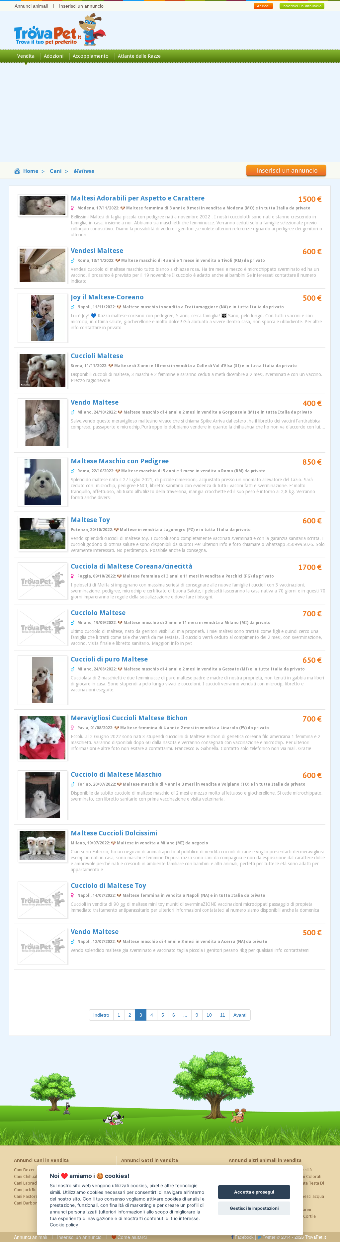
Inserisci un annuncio (81, 6)
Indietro (101, 1015)
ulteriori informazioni (121, 1211)
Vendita (26, 56)
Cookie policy (64, 1224)
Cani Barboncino (29, 1203)
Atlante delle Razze (139, 56)
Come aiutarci (131, 1237)
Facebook (243, 1237)
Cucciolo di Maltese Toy (108, 886)
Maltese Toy (90, 520)
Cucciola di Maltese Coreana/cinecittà (132, 566)
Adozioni (53, 56)
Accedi (263, 6)
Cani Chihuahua (28, 1176)
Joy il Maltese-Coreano (107, 297)
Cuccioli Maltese (97, 356)
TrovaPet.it (315, 1237)
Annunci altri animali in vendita (265, 1160)
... (185, 1015)
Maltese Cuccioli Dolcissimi (114, 833)
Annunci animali (31, 6)
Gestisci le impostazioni (254, 1208)
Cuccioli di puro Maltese (109, 659)
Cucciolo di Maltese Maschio (116, 774)
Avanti (239, 1015)
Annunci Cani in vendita (41, 1160)
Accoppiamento (91, 56)
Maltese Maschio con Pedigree (120, 461)
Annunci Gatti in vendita (149, 1160)
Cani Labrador (27, 1183)
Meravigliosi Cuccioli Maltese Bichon (129, 718)
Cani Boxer (24, 1169)
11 (222, 1015)
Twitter (268, 1237)
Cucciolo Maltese (98, 613)
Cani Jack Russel (29, 1189)
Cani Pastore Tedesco (34, 1196)
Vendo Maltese (95, 402)
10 (209, 1015)
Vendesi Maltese (97, 251)
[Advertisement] (170, 115)
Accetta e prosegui (254, 1192)
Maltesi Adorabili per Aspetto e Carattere (138, 198)
